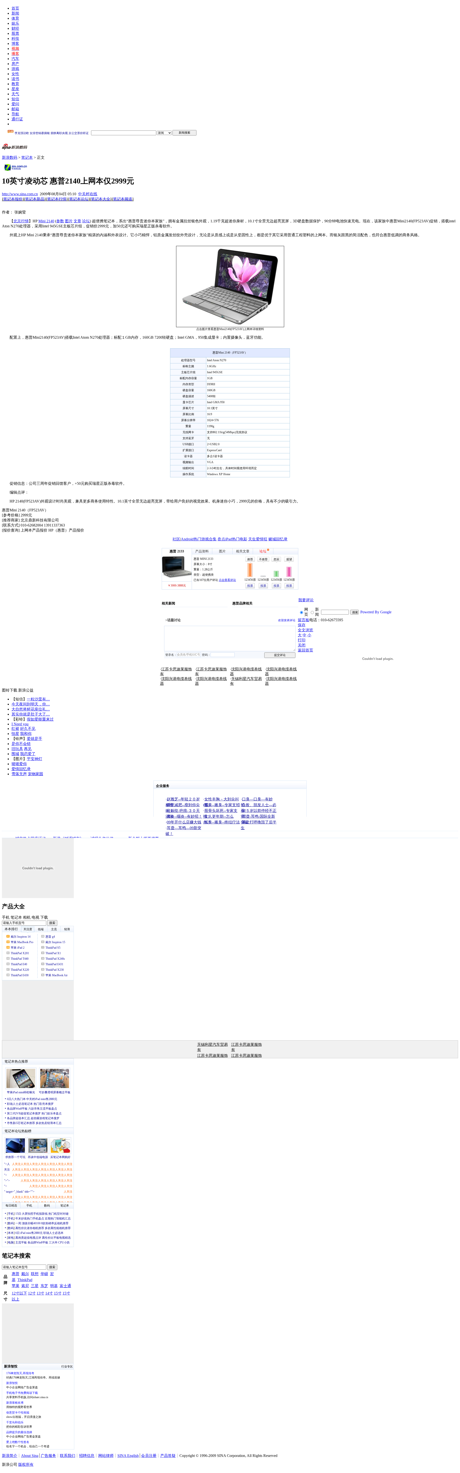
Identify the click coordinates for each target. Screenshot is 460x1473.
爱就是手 (34, 739)
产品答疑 (168, 1456)
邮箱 (15, 109)
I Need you (20, 724)
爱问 (15, 104)
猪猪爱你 (19, 764)
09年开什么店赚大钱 (184, 822)
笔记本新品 (34, 199)
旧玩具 (17, 749)
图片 (69, 221)
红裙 (15, 729)
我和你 (26, 734)
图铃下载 (9, 690)
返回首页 (305, 650)
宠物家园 (35, 774)
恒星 (15, 734)
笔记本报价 (13, 199)
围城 (15, 754)
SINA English (128, 1456)
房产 (15, 64)
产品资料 (202, 551)
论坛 (86, 221)
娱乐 (15, 23)
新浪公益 (26, 690)
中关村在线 (87, 194)
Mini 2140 (46, 221)
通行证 (17, 119)
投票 (250, 585)
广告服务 (48, 1456)
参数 (60, 221)
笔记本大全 (100, 199)
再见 (28, 749)
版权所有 (26, 1464)
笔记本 (27, 157)
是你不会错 (21, 744)
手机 (6, 917)
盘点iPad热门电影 (232, 539)
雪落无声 (19, 774)
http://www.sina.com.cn (20, 194)
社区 (176, 539)
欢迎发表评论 (286, 620)
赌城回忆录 (278, 539)
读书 (15, 79)
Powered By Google (375, 612)
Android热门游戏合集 (199, 539)
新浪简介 (9, 1456)
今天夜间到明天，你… (31, 704)
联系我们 (67, 1456)
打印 (301, 640)
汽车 (15, 59)
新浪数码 (9, 157)
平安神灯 (34, 759)
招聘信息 (86, 1456)
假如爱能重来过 (40, 719)
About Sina (29, 1456)
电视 (35, 917)
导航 (15, 114)
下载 (44, 917)
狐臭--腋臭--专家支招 (222, 805)
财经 (15, 28)
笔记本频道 (122, 199)
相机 (27, 917)
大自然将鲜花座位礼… (31, 709)
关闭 (301, 645)
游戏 (15, 69)
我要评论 (306, 600)
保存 (301, 625)
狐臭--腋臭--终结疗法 (222, 822)
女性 (15, 74)
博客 (15, 43)
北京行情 (21, 221)
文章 (77, 221)
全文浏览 (305, 630)
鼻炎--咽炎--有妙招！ (184, 816)
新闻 (15, 13)
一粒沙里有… (38, 699)
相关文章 (242, 551)
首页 (15, 8)
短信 (15, 99)
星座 (15, 89)
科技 (15, 38)
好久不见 (27, 729)
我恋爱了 (27, 754)
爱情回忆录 (21, 769)
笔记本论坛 (78, 199)
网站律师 (106, 1456)
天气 (15, 94)
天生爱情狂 (257, 539)
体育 (15, 18)
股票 (15, 33)
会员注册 (148, 1456)
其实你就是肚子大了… (31, 714)
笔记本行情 (56, 199)
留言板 (303, 620)
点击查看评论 (227, 580)
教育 (15, 84)
